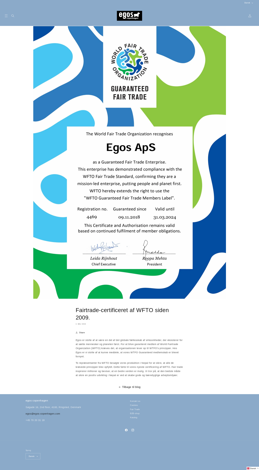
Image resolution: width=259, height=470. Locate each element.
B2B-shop (134, 413)
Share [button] (82, 332)
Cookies (134, 405)
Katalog (133, 417)
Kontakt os (135, 401)
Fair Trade (135, 409)
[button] (6, 16)
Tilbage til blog (131, 387)
